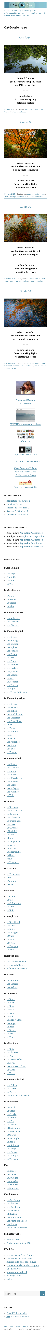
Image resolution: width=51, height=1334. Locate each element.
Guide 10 (25, 122)
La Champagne (14, 821)
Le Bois (10, 1049)
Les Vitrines (13, 792)
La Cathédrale (13, 1200)
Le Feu (10, 1056)
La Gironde (12, 828)
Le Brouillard (13, 922)
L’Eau (9, 724)
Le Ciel (10, 900)
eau (26, 109)
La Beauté (11, 599)
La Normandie (14, 852)
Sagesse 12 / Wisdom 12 (18, 507)
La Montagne (13, 682)
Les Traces (12, 1152)
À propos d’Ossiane (25, 400)
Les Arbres (29, 366)
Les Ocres (11, 1088)
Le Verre (11, 1073)
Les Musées (12, 1181)
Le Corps (11, 573)
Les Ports (11, 745)
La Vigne (11, 688)
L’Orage (10, 936)
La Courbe (11, 1114)
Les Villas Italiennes (17, 692)
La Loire (11, 845)
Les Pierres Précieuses (18, 1095)
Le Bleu (10, 1002)
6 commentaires (36, 281)
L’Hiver (10, 884)
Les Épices (12, 647)
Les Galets (12, 1085)
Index (9, 1279)
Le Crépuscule (14, 903)
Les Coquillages (14, 721)
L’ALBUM (25, 441)
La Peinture (12, 1184)
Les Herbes (12, 668)
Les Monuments (15, 1217)
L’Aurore (11, 896)
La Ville (10, 795)
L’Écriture (11, 1174)
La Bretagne (12, 807)
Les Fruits (11, 661)
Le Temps (11, 1148)
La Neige (11, 929)
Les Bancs (12, 764)
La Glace (11, 925)
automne (31, 194)
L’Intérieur (12, 1214)
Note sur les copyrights (25, 487)
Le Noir (10, 1016)
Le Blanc (11, 999)
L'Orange (12, 197)
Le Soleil (11, 943)
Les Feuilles (21, 197)
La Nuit (10, 910)
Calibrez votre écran (25, 475)
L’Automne (12, 881)
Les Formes (12, 1124)
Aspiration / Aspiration (18, 501)
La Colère (11, 603)
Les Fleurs (12, 654)
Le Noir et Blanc (14, 1020)
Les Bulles (12, 711)
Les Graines (12, 664)
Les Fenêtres (13, 1210)
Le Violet (11, 1037)
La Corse (11, 824)
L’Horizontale (13, 1128)
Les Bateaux (12, 707)
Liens (25, 471)
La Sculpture (13, 1188)
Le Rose (10, 1027)
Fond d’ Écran (13, 1239)
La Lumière (12, 980)
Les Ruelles (12, 781)
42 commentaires (36, 197)
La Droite (11, 1117)
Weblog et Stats (14, 1275)
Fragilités (11, 577)
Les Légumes (13, 675)
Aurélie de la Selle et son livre (21, 1262)
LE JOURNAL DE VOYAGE (26, 454)
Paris (9, 859)
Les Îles (10, 834)
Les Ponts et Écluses (17, 1221)
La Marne (11, 848)
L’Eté (9, 877)
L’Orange (11, 1023)
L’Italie (10, 838)
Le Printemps (34, 109)
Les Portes (12, 1224)
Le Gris (10, 1009)
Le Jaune (11, 1013)
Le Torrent (12, 752)
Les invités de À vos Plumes (20, 1255)
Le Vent (10, 949)
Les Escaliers (13, 1207)
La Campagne (13, 640)
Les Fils (10, 1121)
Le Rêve (10, 606)
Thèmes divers (14, 1269)
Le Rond (11, 1142)
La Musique (12, 1178)
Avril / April (25, 37)
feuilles (7, 366)
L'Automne (8, 281)
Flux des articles (17, 1313)
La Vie (10, 584)
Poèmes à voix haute (17, 968)
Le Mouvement (14, 1131)
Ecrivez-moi (26, 403)
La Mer (10, 678)
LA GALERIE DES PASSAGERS (25, 461)
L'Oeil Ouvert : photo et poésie (20, 10)
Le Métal (11, 1063)
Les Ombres (12, 984)
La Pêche (11, 738)
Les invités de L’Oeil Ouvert (20, 1258)
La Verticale (12, 1159)
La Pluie (10, 939)
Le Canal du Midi (15, 714)
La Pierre (11, 1092)
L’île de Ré (12, 831)
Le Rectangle (13, 1138)
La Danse (11, 1171)
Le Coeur (11, 1111)
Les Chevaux (13, 621)
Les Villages (13, 788)
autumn (38, 194)
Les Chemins (13, 644)
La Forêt (11, 657)
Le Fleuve (11, 728)
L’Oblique (11, 1135)
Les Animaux (13, 618)
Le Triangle (12, 1155)
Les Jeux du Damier (16, 965)
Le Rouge (11, 1030)
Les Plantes (12, 685)
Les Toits (11, 785)
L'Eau (6, 197)
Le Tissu (11, 1070)
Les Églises (12, 1203)
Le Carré (11, 1107)
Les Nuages (12, 932)
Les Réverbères (14, 778)
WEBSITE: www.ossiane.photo (25, 424)
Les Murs (11, 771)
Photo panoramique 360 (19, 1243)
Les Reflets (12, 987)
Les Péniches (13, 742)
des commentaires (18, 1316)
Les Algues (12, 704)
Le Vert (10, 1033)
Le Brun (10, 1006)
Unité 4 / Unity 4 (15, 504)
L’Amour (11, 596)
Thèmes (25, 468)
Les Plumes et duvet (16, 1066)
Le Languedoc (13, 841)
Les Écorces (12, 1052)
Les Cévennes (13, 817)
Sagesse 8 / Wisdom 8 (17, 514)
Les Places (12, 774)
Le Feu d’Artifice (15, 1059)
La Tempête (12, 946)
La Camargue (13, 814)
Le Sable (11, 749)
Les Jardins (12, 671)
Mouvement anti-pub (17, 1272)
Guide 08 (25, 291)
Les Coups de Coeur (16, 961)
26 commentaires (19, 112)
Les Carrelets (13, 718)
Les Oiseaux (13, 625)
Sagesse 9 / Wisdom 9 (17, 511)
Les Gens (11, 580)
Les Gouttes (12, 731)
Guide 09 (25, 206)
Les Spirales (13, 1145)
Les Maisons (13, 767)
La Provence (13, 862)
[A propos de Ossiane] (25, 388)
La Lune (10, 906)
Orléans (10, 855)
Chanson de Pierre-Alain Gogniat (23, 1265)
